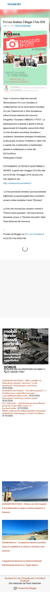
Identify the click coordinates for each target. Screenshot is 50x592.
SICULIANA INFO (14, 4)
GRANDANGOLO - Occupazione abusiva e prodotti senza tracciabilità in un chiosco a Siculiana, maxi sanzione (24, 546)
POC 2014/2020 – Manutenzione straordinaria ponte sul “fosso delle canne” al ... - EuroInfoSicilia (23, 405)
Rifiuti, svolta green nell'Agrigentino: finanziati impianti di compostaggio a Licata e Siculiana (23, 412)
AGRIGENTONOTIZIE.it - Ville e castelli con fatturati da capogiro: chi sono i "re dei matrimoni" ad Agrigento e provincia (21, 383)
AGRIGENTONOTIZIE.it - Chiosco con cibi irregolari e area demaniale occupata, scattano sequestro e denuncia (24, 508)
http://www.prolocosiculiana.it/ (17, 183)
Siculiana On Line (13, 578)
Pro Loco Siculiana (22, 26)
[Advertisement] (25, 288)
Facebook (24, 581)
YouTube (40, 578)
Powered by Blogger (27, 588)
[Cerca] (46, 4)
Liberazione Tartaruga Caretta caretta (19, 398)
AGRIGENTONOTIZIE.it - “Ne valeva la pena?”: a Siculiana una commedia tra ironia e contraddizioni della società (24, 393)
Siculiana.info (28, 578)
